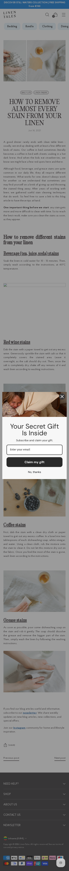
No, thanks (34, 472)
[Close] (62, 396)
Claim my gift (34, 462)
